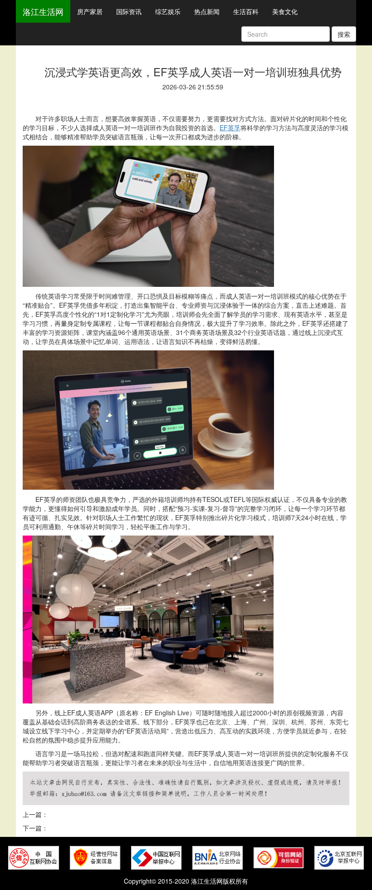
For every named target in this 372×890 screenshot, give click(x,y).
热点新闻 (207, 11)
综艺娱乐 (168, 11)
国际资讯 (129, 11)
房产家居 (90, 11)
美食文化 (285, 11)
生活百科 (246, 11)
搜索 (344, 34)
